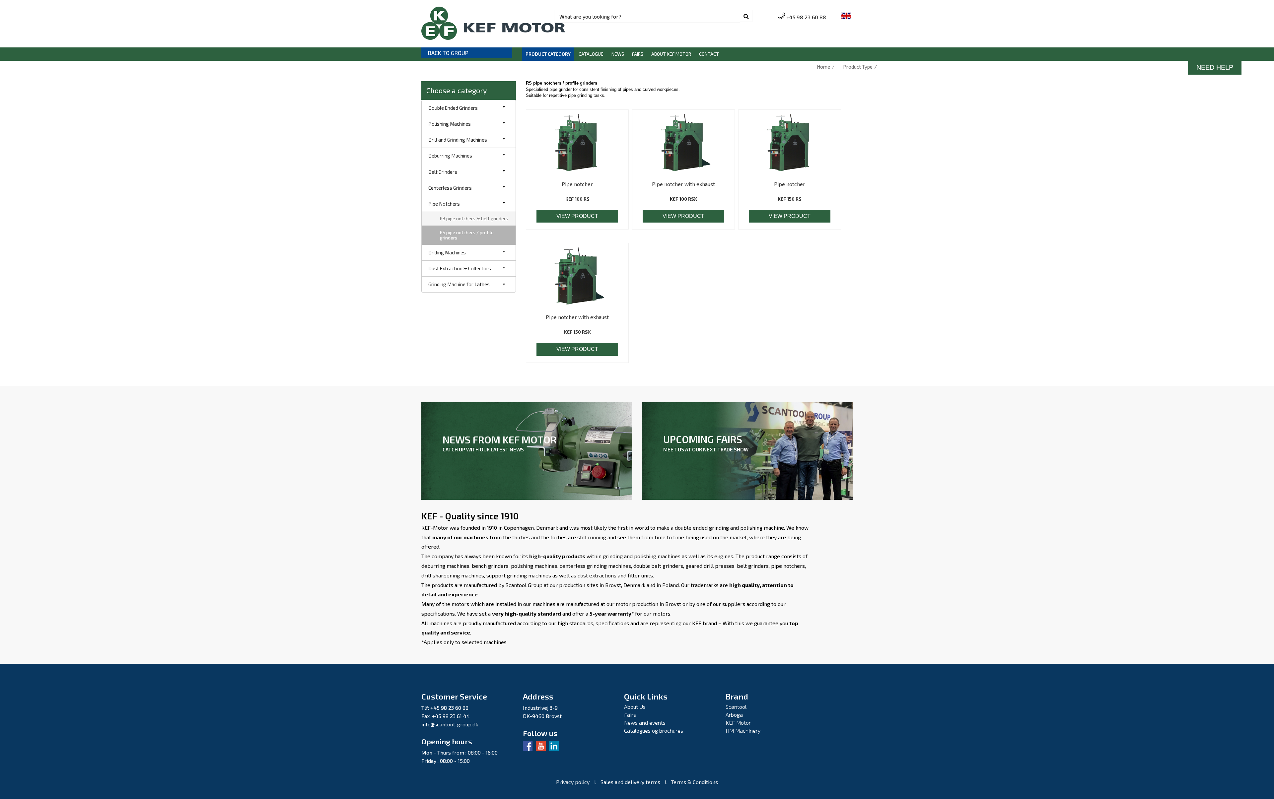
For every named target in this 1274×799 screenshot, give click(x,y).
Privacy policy (573, 782)
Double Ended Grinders (453, 108)
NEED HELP (1214, 67)
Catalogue (591, 54)
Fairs (637, 54)
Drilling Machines (447, 252)
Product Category (548, 54)
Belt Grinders (442, 172)
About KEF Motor (671, 54)
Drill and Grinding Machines (457, 140)
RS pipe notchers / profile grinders (467, 235)
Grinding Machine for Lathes (459, 284)
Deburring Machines (450, 156)
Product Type (858, 67)
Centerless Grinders (450, 188)
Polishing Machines (449, 124)
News (617, 54)
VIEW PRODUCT (577, 216)
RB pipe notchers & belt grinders (474, 218)
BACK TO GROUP (448, 53)
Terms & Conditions (694, 782)
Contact (709, 54)
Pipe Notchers (444, 204)
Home (823, 67)
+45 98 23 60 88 (806, 17)
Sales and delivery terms (630, 782)
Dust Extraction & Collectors (459, 268)
